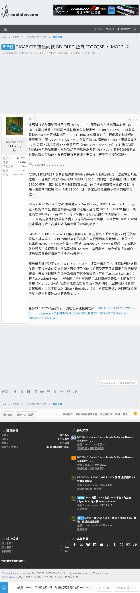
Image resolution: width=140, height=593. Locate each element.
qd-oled (75, 53)
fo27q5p (39, 53)
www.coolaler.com (23, 174)
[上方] (131, 414)
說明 (117, 414)
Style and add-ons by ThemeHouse (88, 573)
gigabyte (51, 53)
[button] (5, 29)
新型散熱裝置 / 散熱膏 (89, 488)
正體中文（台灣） (26, 414)
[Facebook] (137, 575)
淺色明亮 (7, 414)
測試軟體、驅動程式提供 (90, 448)
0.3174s (49, 577)
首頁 (125, 414)
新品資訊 (82, 509)
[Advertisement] (69, 82)
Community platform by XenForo (34, 573)
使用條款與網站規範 (86, 414)
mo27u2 (63, 53)
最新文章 (82, 430)
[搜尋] (135, 29)
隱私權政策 (106, 414)
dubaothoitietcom (57, 446)
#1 (135, 119)
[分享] (130, 119)
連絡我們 (68, 414)
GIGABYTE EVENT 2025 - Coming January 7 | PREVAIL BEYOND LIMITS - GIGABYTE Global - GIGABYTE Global (82, 313)
